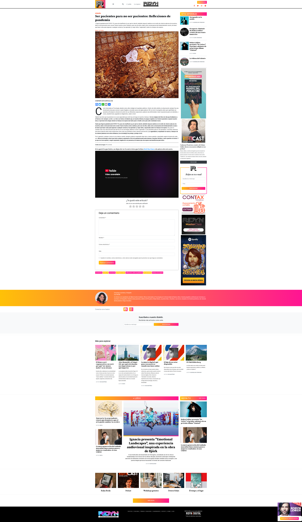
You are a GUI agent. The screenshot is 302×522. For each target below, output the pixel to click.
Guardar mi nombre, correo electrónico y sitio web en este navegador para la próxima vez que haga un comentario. (132, 258)
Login (173, 511)
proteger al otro (120, 272)
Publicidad (136, 511)
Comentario (102, 217)
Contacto (163, 511)
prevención (112, 272)
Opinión (98, 13)
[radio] (130, 206)
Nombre (101, 237)
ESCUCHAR (193, 162)
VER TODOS (202, 398)
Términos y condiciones (145, 511)
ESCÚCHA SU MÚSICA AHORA (289, 518)
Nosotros (130, 511)
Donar (168, 511)
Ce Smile (101, 30)
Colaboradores (156, 511)
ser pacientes (147, 272)
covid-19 (105, 272)
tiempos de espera (157, 272)
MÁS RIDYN (151, 500)
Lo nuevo (137, 4)
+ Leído (128, 4)
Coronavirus (99, 272)
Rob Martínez (149, 149)
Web (100, 251)
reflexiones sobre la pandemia (134, 272)
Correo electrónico (104, 244)
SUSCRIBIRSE (202, 2)
